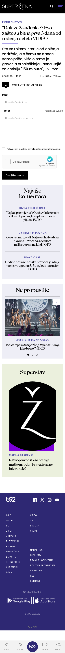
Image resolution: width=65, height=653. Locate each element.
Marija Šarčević (21, 455)
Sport (10, 520)
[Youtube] (57, 500)
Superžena (12, 551)
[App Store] (46, 601)
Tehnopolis (13, 561)
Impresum (35, 555)
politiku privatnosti (29, 149)
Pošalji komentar (15, 175)
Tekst (6, 111)
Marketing (36, 549)
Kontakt (35, 580)
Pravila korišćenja (41, 560)
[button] (28, 355)
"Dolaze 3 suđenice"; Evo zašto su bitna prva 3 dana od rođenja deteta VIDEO (31, 33)
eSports (11, 556)
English (34, 525)
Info (8, 515)
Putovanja (12, 541)
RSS (32, 575)
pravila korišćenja (51, 149)
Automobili (12, 567)
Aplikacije (36, 570)
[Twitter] (42, 500)
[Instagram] (49, 500)
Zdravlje (11, 536)
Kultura (11, 546)
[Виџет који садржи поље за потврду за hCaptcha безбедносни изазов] (29, 161)
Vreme (34, 530)
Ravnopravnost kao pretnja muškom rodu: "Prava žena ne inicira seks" (31, 464)
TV (31, 520)
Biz (8, 525)
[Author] (32, 416)
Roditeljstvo (12, 22)
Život (9, 530)
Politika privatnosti (42, 565)
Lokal (9, 572)
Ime (5, 95)
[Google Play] (19, 601)
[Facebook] (35, 500)
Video (33, 515)
